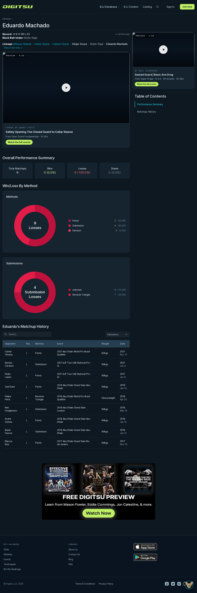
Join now (187, 6)
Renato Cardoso (9, 364)
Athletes (6, 19)
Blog (70, 559)
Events (7, 559)
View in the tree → (13, 47)
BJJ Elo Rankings (12, 569)
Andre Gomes (8, 420)
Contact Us (74, 554)
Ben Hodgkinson (11, 409)
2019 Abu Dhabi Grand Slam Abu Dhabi (73, 386)
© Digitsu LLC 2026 (13, 583)
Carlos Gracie (41, 43)
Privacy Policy (106, 583)
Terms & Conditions (85, 583)
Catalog (147, 6)
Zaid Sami (10, 386)
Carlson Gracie (60, 43)
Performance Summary (150, 104)
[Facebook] (167, 584)
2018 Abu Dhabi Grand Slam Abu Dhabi (73, 420)
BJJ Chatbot (131, 6)
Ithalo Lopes (8, 375)
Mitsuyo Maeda (22, 43)
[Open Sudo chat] (189, 585)
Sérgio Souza (79, 43)
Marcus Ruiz (8, 443)
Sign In (170, 6)
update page (124, 34)
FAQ (70, 564)
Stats (6, 549)
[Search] (157, 7)
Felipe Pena (8, 398)
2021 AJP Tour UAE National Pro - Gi (74, 364)
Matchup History (146, 111)
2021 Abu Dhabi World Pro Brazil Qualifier (73, 353)
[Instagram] (179, 584)
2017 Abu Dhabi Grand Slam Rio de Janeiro (73, 443)
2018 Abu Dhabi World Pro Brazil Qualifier (73, 398)
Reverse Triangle (39, 398)
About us (73, 549)
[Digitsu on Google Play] (145, 557)
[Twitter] (173, 584)
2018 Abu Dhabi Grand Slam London (71, 409)
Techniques (10, 564)
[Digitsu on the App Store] (145, 546)
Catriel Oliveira (9, 353)
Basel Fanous (8, 431)
